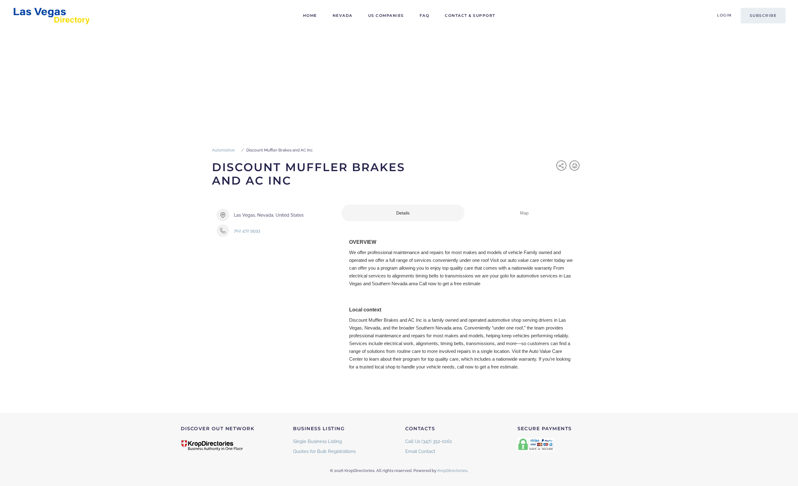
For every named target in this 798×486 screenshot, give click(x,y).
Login (724, 15)
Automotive (223, 150)
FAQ (425, 15)
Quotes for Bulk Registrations (324, 451)
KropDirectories (452, 470)
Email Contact (420, 451)
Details (403, 212)
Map (524, 212)
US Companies (386, 15)
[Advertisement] (399, 78)
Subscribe (763, 15)
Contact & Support (470, 15)
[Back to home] (51, 15)
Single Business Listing (317, 441)
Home (310, 15)
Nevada (343, 15)
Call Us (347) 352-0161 (428, 441)
